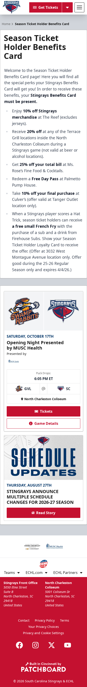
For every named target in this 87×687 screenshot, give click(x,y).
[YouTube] (67, 645)
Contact (23, 620)
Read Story (45, 512)
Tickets (46, 411)
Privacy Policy (45, 620)
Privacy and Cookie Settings (43, 633)
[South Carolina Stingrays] (12, 7)
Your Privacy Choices (43, 627)
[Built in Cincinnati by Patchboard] (43, 667)
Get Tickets (48, 7)
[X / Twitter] (51, 645)
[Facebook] (19, 645)
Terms (64, 620)
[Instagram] (35, 645)
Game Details (46, 423)
